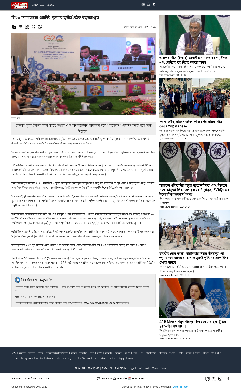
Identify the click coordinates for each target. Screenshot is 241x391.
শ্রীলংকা (205, 353)
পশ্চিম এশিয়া (138, 353)
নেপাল (197, 353)
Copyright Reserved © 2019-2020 (29, 386)
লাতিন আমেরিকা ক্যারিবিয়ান (57, 353)
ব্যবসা (42, 5)
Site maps (44, 378)
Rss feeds (16, 378)
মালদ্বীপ (189, 353)
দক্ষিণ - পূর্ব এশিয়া (70, 358)
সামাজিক (50, 5)
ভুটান (181, 353)
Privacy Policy (141, 386)
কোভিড (103, 358)
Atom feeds (30, 378)
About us (127, 386)
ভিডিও (130, 358)
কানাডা (40, 353)
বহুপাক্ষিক (39, 358)
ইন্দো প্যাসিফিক (27, 358)
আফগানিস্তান (151, 353)
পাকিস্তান (163, 353)
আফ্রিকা (118, 353)
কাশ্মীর (82, 358)
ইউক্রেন (22, 353)
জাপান (219, 353)
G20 (14, 353)
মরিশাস (127, 353)
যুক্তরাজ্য (83, 353)
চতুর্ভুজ (57, 358)
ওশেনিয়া (15, 358)
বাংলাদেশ (172, 353)
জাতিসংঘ (49, 358)
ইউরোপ (74, 353)
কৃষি (96, 358)
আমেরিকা (31, 353)
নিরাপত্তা (112, 358)
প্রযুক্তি (122, 358)
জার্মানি (99, 353)
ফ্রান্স (92, 353)
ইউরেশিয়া (108, 353)
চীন (212, 353)
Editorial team (180, 386)
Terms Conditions (161, 386)
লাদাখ (89, 358)
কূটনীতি (35, 5)
